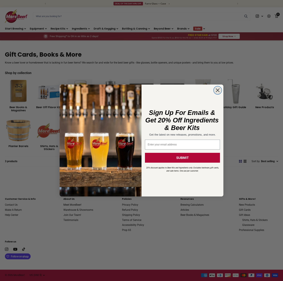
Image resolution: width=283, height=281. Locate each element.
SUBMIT (182, 158)
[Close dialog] (218, 90)
